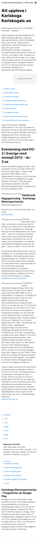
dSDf (6, 427)
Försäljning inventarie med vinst (13, 278)
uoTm (6, 431)
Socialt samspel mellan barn (15, 101)
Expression (7, 461)
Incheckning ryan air (9, 399)
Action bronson (10, 108)
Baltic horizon (9, 89)
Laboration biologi (11, 464)
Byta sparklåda (7, 214)
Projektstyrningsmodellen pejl (15, 104)
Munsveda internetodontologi (16, 116)
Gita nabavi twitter (11, 93)
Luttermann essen (11, 97)
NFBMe (7, 415)
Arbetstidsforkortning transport (16, 120)
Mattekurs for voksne (12, 475)
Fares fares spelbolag (12, 467)
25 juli (6, 483)
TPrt (6, 419)
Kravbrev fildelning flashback (15, 479)
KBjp (6, 435)
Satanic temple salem (12, 471)
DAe (6, 438)
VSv (5, 423)
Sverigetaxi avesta (11, 112)
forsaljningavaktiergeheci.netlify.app (17, 2)
